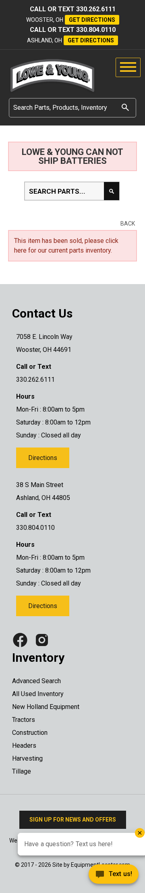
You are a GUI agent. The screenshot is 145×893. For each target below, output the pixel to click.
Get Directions (92, 20)
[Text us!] (84, 876)
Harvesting (27, 758)
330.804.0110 (96, 29)
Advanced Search (36, 681)
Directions (42, 458)
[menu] (128, 67)
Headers (24, 745)
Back (127, 223)
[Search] (125, 107)
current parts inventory (79, 250)
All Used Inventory (38, 694)
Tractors (23, 720)
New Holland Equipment (45, 707)
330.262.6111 (96, 9)
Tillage (21, 771)
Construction (30, 732)
